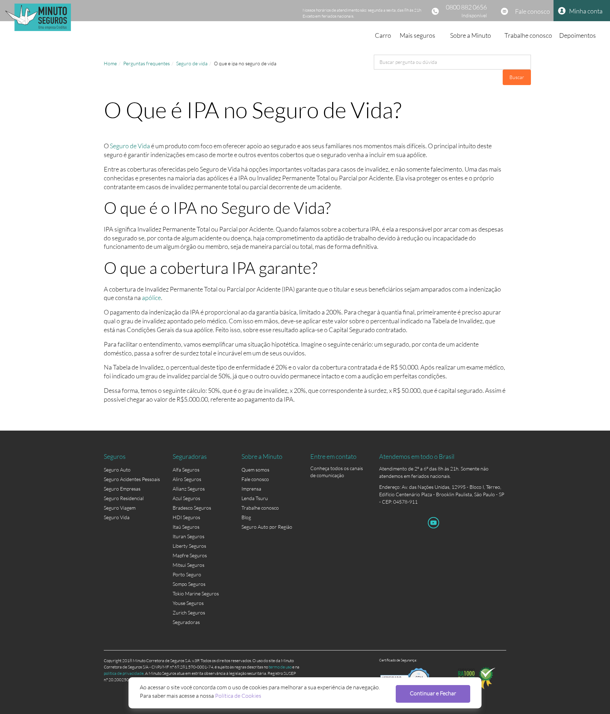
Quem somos (255, 470)
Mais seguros (417, 35)
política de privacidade (124, 673)
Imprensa (251, 489)
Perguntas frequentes (146, 63)
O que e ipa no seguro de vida (245, 63)
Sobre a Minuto (470, 35)
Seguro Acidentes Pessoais (132, 479)
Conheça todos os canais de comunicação (336, 469)
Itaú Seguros (186, 527)
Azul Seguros (186, 498)
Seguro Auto (117, 470)
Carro (383, 35)
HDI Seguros (186, 517)
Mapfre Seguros (190, 555)
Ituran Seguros (188, 536)
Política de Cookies (238, 695)
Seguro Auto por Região (266, 527)
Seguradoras (186, 622)
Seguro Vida (117, 517)
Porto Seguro (187, 574)
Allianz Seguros (189, 489)
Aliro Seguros (187, 479)
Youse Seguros (188, 603)
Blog (246, 517)
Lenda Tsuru (254, 498)
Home (110, 63)
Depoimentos (577, 35)
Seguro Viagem (120, 508)
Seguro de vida (192, 63)
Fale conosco (532, 11)
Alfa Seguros (186, 470)
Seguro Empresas (122, 489)
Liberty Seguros (189, 546)
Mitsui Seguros (188, 565)
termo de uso (280, 667)
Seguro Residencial (124, 498)
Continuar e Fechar (433, 693)
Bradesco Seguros (192, 508)
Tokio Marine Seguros (196, 593)
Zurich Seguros (189, 613)
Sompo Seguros (189, 584)
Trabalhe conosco (528, 35)
